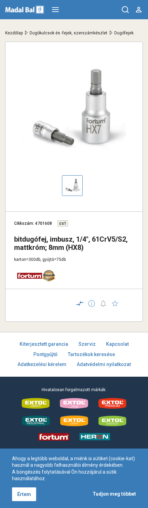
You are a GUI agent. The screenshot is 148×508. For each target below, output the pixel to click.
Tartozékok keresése (91, 354)
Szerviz (87, 344)
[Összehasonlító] (80, 303)
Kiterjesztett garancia (44, 344)
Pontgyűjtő (45, 354)
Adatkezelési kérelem (42, 364)
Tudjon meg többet (114, 494)
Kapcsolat (117, 344)
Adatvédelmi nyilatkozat (104, 364)
